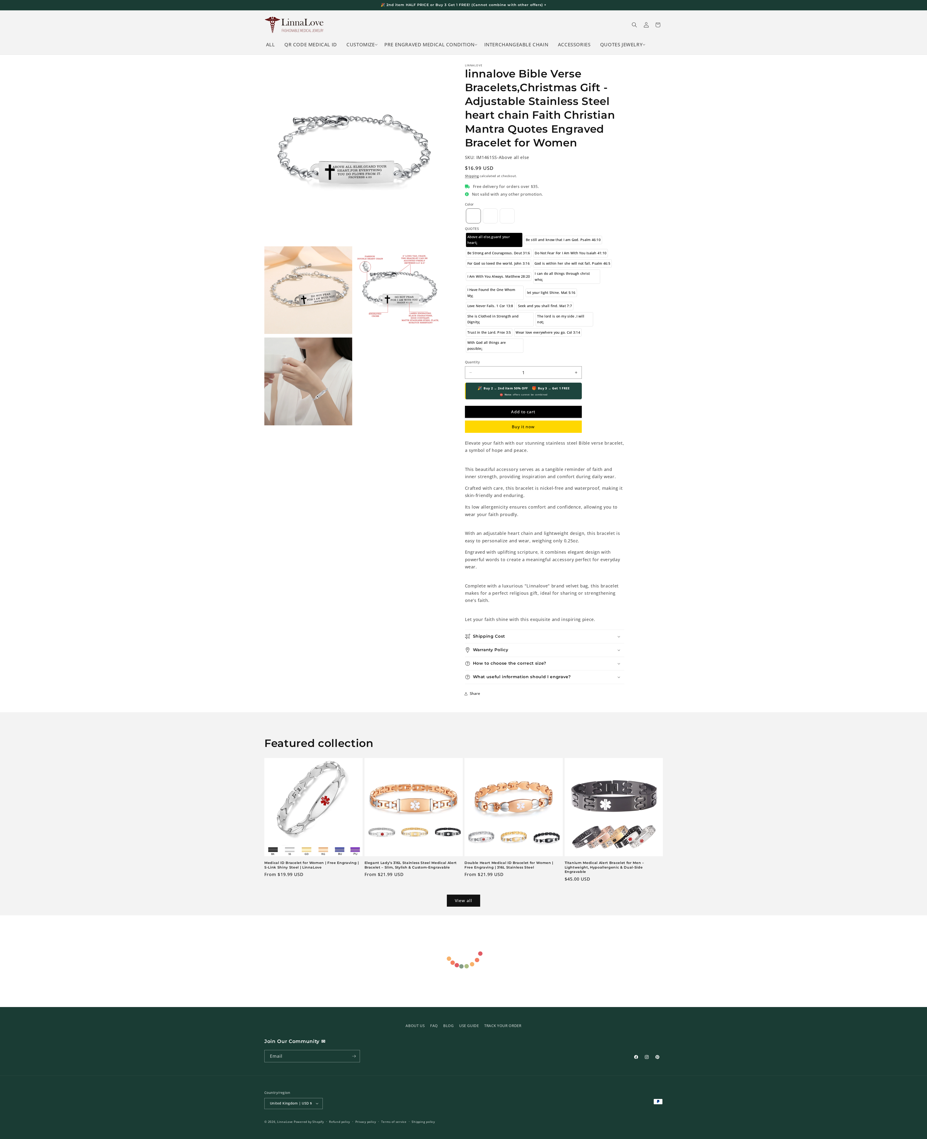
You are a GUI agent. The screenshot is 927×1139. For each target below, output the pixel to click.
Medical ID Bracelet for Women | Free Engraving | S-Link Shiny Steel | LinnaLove (311, 865)
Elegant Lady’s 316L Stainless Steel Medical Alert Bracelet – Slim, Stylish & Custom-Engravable (411, 865)
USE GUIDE (469, 1025)
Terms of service (394, 1122)
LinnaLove (285, 1122)
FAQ (434, 1025)
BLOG (448, 1025)
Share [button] (475, 693)
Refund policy (339, 1122)
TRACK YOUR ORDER (502, 1025)
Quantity (472, 362)
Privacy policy (365, 1122)
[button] (361, 44)
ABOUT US (415, 1025)
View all (463, 900)
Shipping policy (423, 1122)
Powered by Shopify (309, 1122)
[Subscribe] (354, 1056)
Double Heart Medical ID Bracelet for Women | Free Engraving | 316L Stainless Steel (508, 865)
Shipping (472, 176)
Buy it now (523, 426)
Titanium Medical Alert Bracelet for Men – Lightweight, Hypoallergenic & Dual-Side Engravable (604, 867)
